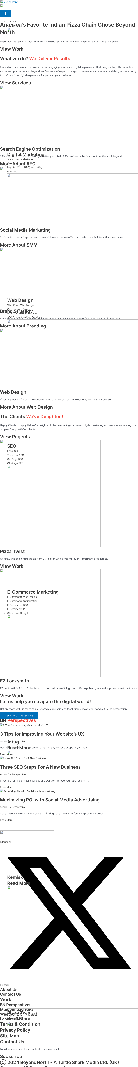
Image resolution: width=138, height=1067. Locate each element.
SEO (11, 446)
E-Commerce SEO (17, 605)
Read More (18, 747)
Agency (11, 21)
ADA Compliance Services (22, 313)
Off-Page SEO (15, 463)
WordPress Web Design (20, 305)
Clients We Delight (17, 613)
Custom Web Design (19, 309)
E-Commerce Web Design (22, 596)
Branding (12, 171)
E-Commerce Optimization (22, 600)
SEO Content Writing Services (24, 317)
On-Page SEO (15, 459)
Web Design (20, 300)
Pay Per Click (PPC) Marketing (24, 167)
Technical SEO (15, 455)
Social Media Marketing (20, 159)
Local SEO (13, 451)
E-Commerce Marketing (33, 592)
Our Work (12, 25)
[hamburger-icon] (5, 13)
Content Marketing (18, 163)
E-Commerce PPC (17, 609)
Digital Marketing (26, 154)
